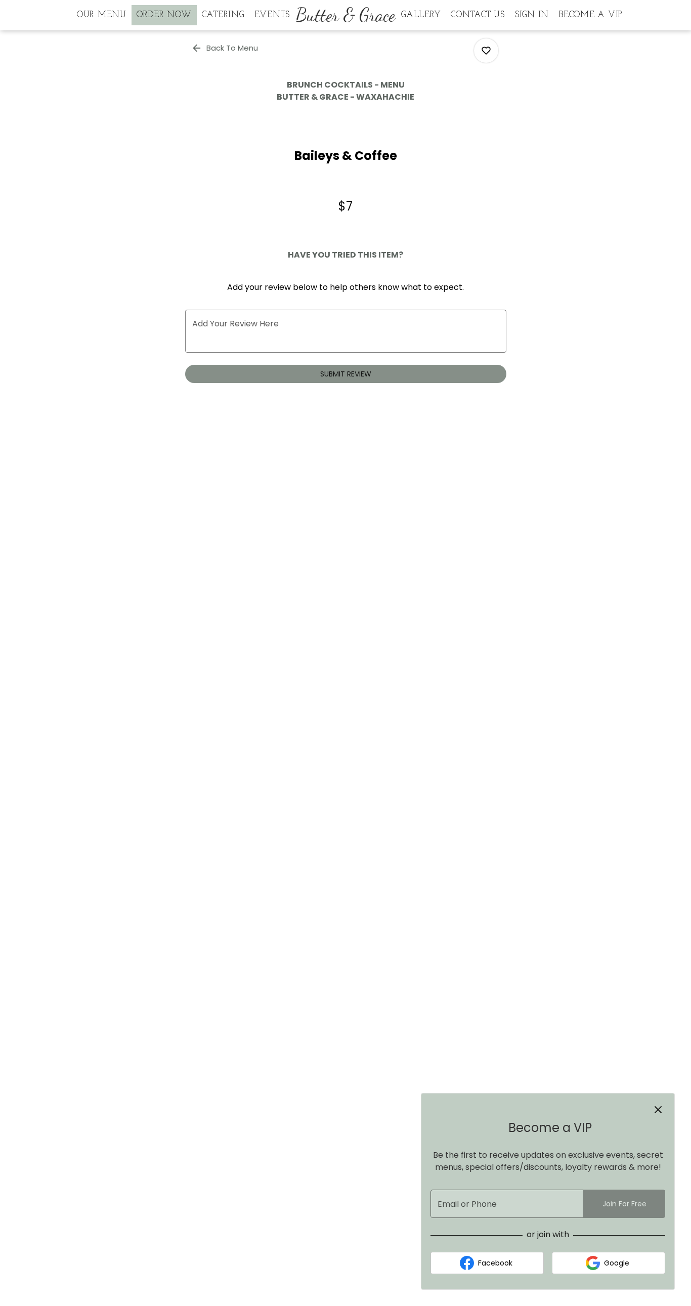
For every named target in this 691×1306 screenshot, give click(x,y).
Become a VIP (590, 15)
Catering (223, 15)
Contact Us (478, 15)
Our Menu (101, 15)
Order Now (164, 15)
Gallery (421, 15)
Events (272, 15)
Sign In (532, 15)
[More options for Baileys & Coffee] (486, 50)
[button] (225, 48)
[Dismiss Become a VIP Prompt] (658, 1110)
